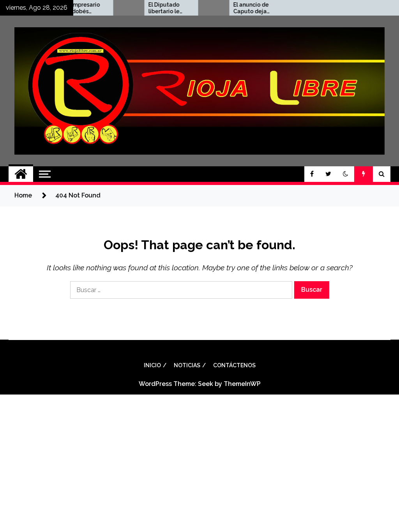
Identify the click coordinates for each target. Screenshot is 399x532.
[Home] (21, 174)
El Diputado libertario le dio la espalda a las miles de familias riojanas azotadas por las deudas (159, 8)
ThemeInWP (242, 384)
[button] (345, 174)
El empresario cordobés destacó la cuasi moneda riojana (75, 8)
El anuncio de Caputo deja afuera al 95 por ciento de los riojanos (243, 8)
